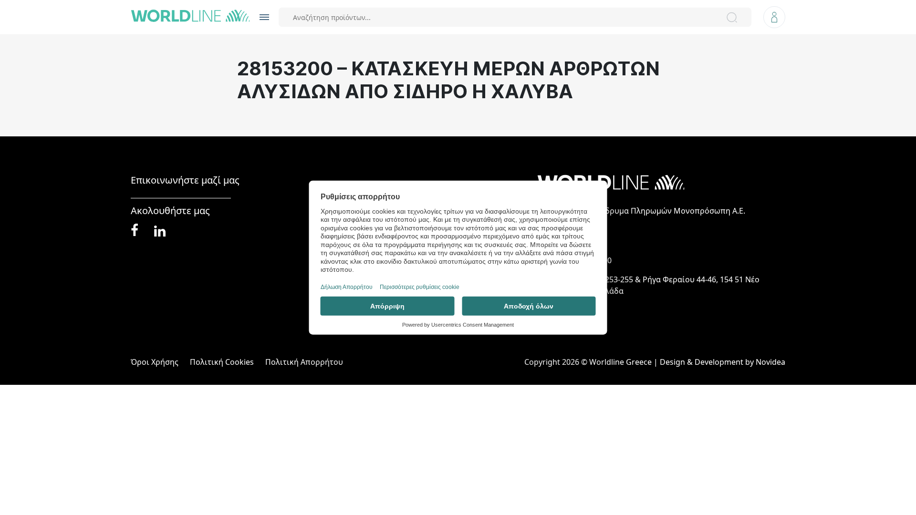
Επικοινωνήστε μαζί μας (185, 180)
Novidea (770, 362)
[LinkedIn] (160, 230)
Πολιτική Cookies (222, 362)
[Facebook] (134, 230)
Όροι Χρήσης (154, 362)
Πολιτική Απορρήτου (304, 362)
